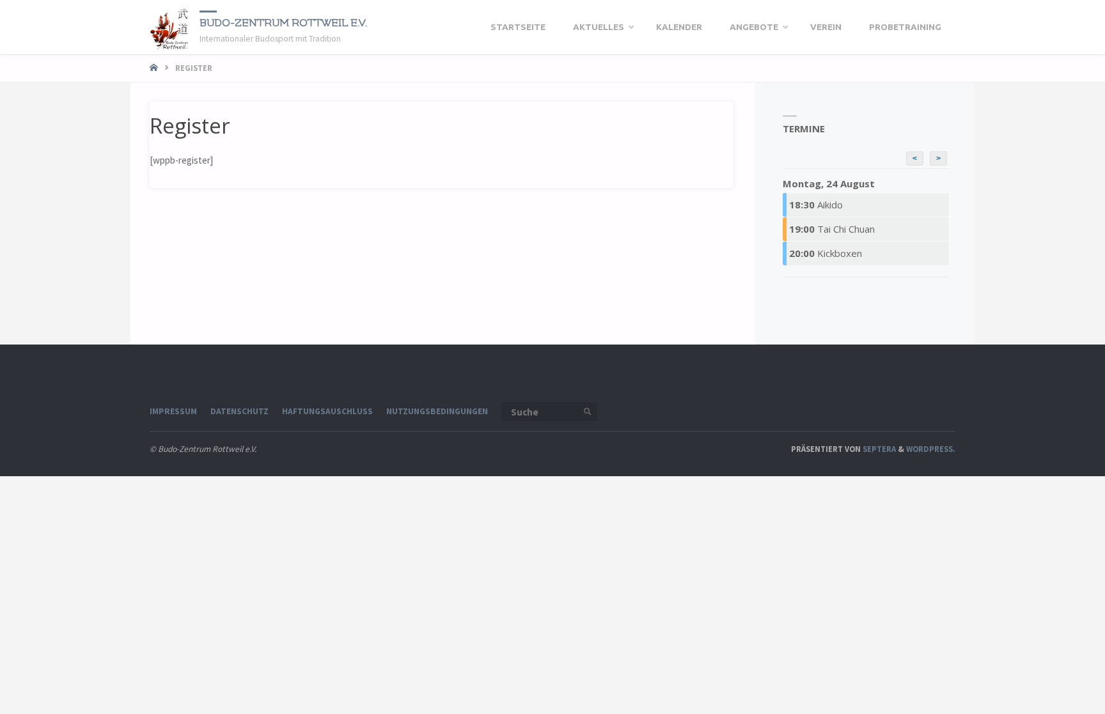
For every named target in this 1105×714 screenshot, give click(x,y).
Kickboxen (825, 253)
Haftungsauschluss (327, 411)
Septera (878, 449)
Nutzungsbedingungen (437, 411)
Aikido (816, 204)
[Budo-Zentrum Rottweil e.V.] (170, 27)
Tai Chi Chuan (832, 228)
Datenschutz (239, 411)
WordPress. (930, 449)
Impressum (173, 411)
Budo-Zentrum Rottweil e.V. (283, 22)
